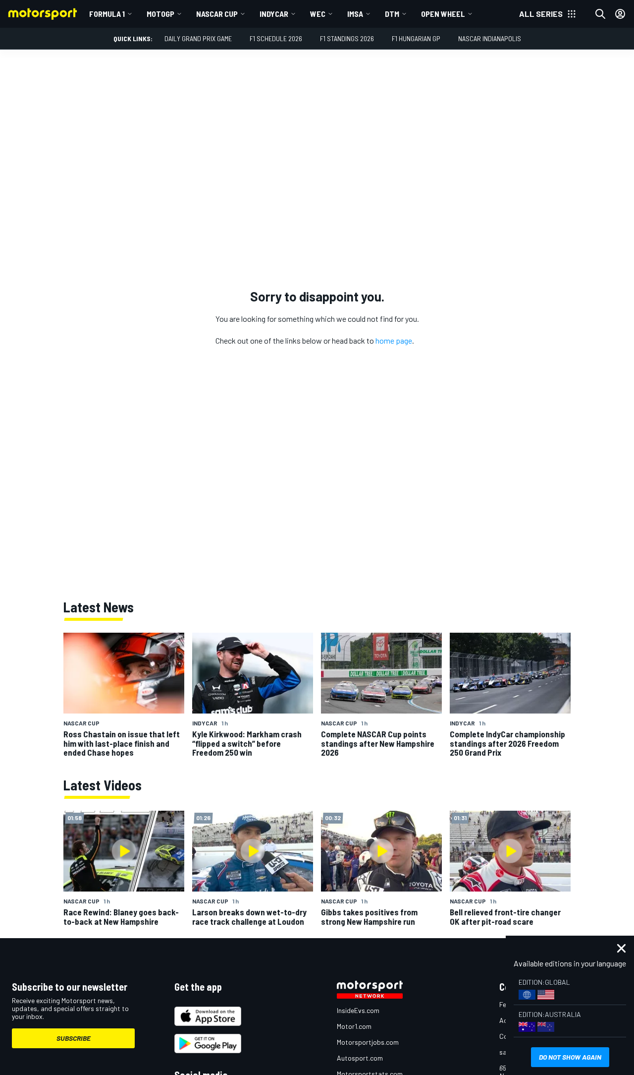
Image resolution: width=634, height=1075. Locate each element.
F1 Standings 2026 (347, 38)
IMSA (355, 13)
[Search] (600, 14)
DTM (392, 13)
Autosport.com (360, 1058)
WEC (317, 13)
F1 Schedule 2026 (276, 38)
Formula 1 (107, 13)
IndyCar (274, 13)
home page (393, 340)
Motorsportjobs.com (368, 1042)
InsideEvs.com (358, 1010)
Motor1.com (354, 1026)
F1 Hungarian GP (416, 38)
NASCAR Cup (217, 13)
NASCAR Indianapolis (489, 38)
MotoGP (160, 13)
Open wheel (443, 13)
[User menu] (620, 14)
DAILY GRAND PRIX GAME (198, 38)
